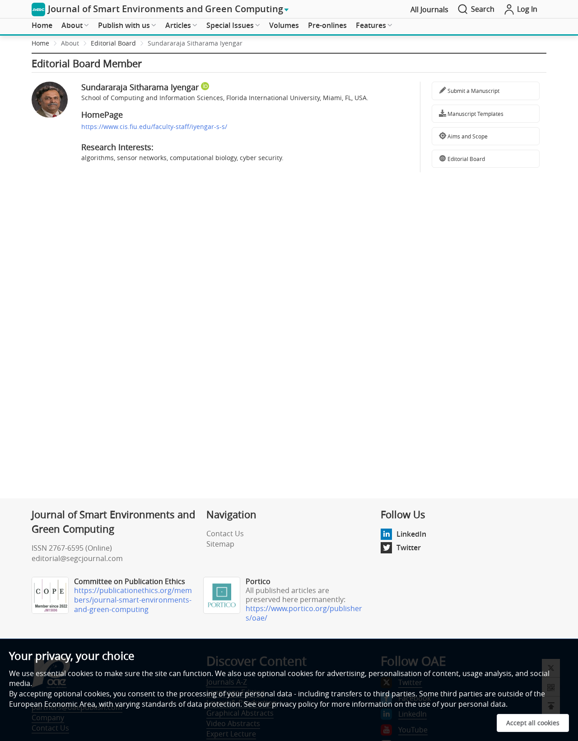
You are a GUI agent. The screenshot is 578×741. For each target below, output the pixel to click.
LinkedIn (411, 534)
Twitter (408, 547)
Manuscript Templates (474, 113)
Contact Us (225, 533)
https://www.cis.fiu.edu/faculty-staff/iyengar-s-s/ (154, 126)
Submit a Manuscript (472, 90)
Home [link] (40, 43)
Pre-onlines (327, 25)
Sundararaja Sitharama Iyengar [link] (195, 43)
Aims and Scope (467, 136)
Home (42, 25)
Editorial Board (465, 158)
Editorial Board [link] (113, 43)
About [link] (70, 43)
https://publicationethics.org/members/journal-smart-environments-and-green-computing (133, 599)
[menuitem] (42, 25)
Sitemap (220, 544)
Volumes (284, 25)
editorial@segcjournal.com (77, 558)
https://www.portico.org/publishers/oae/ (304, 613)
